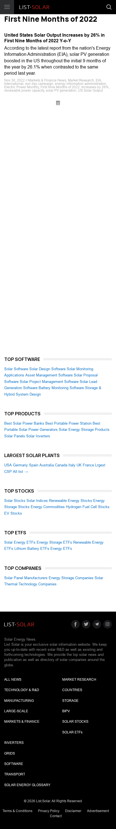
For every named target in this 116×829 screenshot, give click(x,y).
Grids (9, 753)
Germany (20, 465)
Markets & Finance (21, 722)
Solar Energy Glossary (27, 785)
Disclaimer (73, 811)
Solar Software (16, 369)
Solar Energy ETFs (19, 542)
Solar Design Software (47, 369)
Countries (72, 690)
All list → (20, 471)
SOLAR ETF (72, 732)
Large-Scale (16, 711)
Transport (14, 774)
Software (13, 764)
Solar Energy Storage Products (84, 429)
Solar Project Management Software (49, 382)
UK (79, 465)
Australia (46, 465)
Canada (61, 465)
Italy (71, 465)
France (88, 465)
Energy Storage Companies (71, 578)
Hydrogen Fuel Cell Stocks (88, 507)
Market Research (79, 680)
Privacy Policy (48, 811)
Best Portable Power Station (68, 423)
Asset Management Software (49, 375)
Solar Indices (37, 501)
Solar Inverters (38, 436)
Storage (70, 701)
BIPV (66, 711)
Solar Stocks (14, 501)
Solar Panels (14, 436)
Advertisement (98, 811)
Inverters (14, 743)
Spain (33, 465)
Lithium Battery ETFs (31, 548)
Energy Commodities (48, 507)
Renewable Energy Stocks (70, 501)
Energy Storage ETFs (54, 542)
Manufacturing (19, 701)
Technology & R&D (21, 690)
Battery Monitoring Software (61, 388)
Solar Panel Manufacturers (26, 578)
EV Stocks (13, 513)
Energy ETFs (61, 548)
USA (8, 465)
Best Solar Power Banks (24, 423)
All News (12, 680)
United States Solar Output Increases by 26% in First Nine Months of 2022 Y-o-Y (54, 38)
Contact (56, 816)
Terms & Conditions (17, 811)
